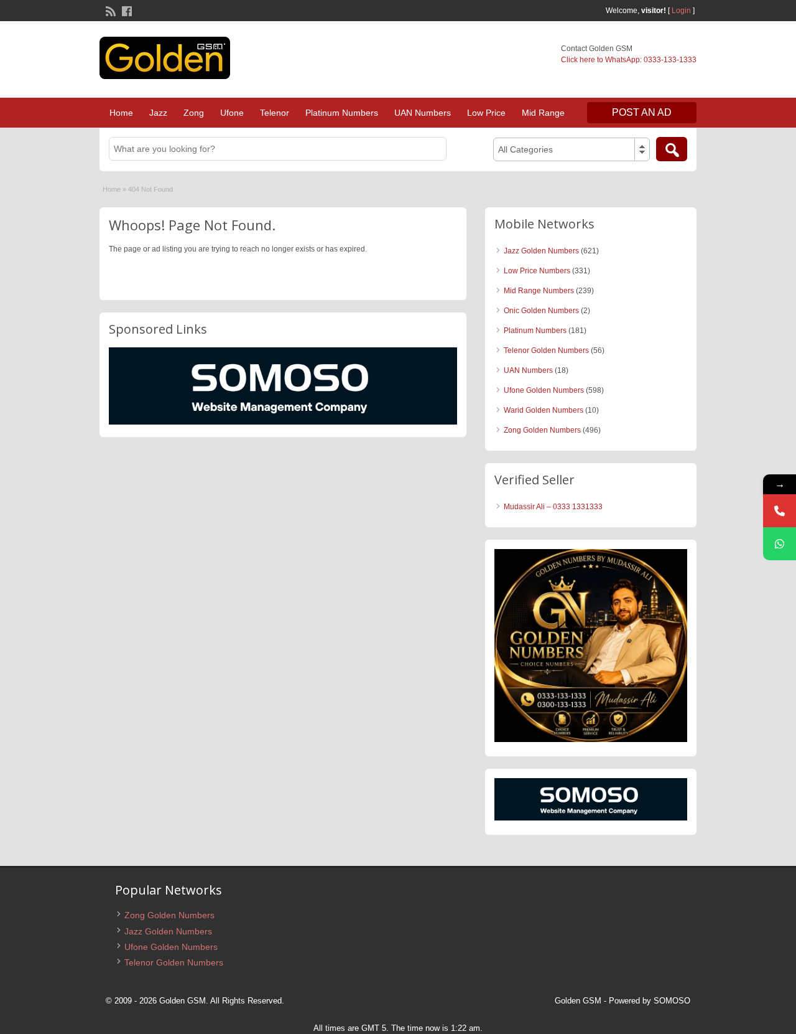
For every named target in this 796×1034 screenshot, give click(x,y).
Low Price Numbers (537, 270)
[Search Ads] (671, 149)
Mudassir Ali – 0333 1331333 (553, 506)
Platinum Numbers (341, 113)
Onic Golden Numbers (541, 310)
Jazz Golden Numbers (541, 251)
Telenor (274, 113)
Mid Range (543, 113)
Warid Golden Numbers (543, 410)
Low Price (486, 113)
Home (121, 113)
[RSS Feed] (109, 10)
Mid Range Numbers (539, 290)
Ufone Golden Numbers (544, 390)
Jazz (158, 113)
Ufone (232, 113)
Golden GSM (578, 1000)
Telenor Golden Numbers (546, 350)
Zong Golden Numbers (542, 430)
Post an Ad (642, 112)
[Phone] (779, 510)
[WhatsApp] (779, 543)
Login (681, 10)
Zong (193, 113)
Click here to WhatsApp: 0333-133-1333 (628, 59)
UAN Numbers (422, 113)
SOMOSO (672, 1000)
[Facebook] (126, 10)
